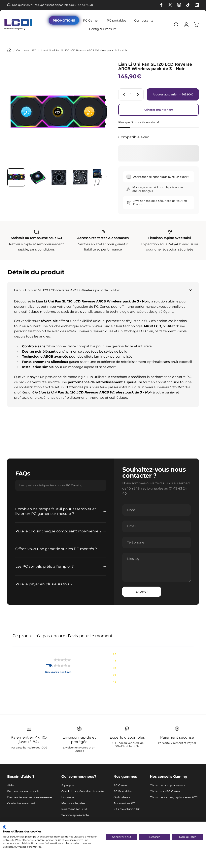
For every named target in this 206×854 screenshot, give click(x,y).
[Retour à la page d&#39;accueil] (9, 50)
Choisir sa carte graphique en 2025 (174, 797)
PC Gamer (120, 785)
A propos (67, 785)
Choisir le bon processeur (167, 785)
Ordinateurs (121, 797)
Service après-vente (75, 815)
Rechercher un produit (23, 791)
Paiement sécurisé (74, 809)
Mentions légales (73, 803)
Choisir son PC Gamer (165, 791)
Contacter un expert (21, 803)
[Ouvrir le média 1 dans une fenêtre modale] (58, 113)
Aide (10, 785)
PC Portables (122, 791)
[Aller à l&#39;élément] (16, 177)
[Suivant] (100, 120)
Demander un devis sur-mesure (29, 797)
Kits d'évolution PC (126, 809)
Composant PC (26, 50)
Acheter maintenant (158, 110)
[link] (36, 232)
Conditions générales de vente (82, 791)
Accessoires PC (124, 803)
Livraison (67, 797)
